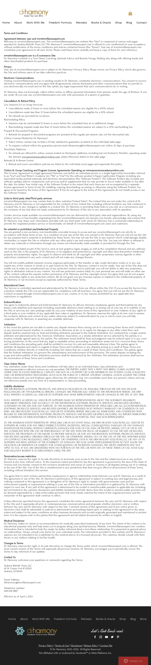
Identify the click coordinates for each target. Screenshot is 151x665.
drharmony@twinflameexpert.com (86, 145)
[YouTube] (106, 637)
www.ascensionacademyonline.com (41, 156)
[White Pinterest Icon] (118, 637)
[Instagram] (100, 637)
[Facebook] (95, 637)
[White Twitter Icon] (112, 637)
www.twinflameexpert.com (51, 38)
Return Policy (91, 645)
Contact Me (106, 645)
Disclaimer (76, 645)
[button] (130, 13)
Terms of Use (62, 645)
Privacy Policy (46, 645)
